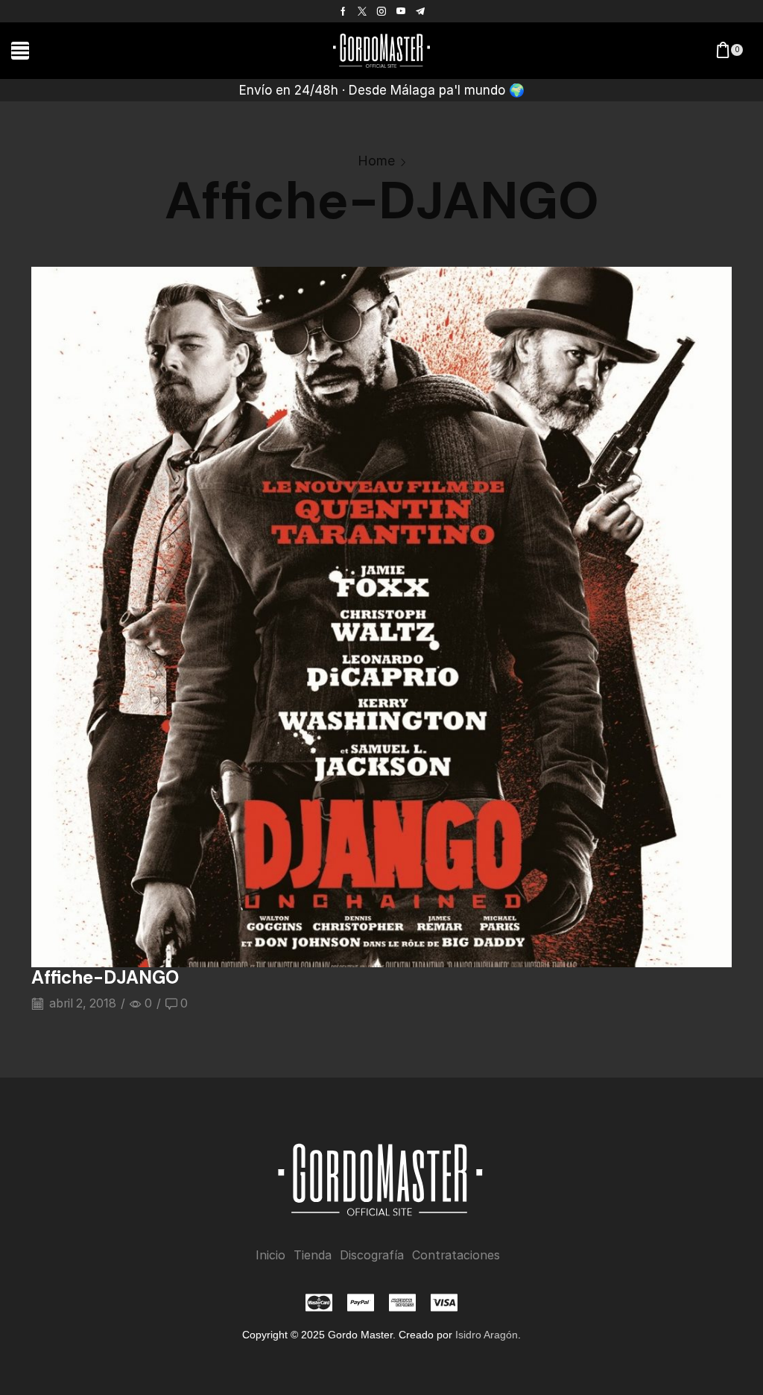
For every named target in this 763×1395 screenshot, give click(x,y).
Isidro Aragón (486, 1335)
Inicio (270, 1255)
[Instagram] (381, 11)
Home (376, 160)
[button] (20, 51)
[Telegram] (420, 11)
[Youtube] (400, 11)
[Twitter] (362, 11)
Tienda (313, 1255)
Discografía (372, 1255)
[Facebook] (343, 11)
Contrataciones (456, 1255)
